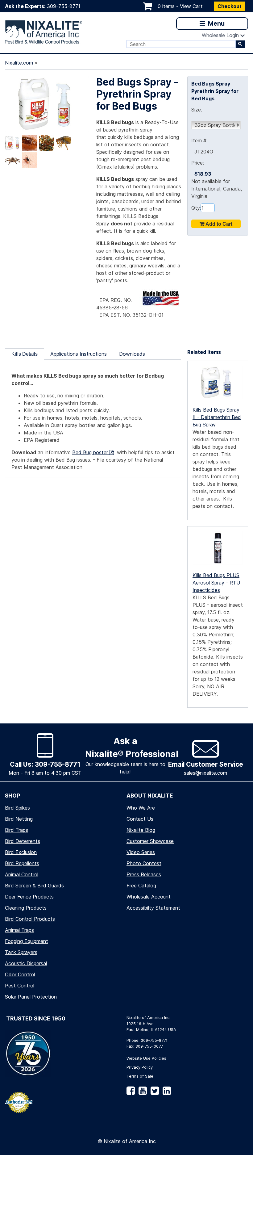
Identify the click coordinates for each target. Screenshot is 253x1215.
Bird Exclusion (21, 852)
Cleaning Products (26, 908)
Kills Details (24, 354)
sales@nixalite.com (205, 773)
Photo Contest (143, 863)
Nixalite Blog (140, 830)
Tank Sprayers (21, 952)
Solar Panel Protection (31, 997)
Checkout (230, 6)
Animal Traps (19, 930)
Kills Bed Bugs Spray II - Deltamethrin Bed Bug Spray (217, 417)
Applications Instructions (78, 354)
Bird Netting (19, 819)
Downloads (132, 354)
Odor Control (20, 974)
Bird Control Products (30, 919)
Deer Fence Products (29, 897)
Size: (196, 110)
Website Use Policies (146, 1058)
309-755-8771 (63, 6)
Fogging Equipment (26, 941)
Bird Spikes (17, 808)
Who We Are (140, 808)
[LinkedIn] (165, 1093)
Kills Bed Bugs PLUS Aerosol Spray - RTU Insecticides (216, 582)
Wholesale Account (148, 897)
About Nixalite (149, 795)
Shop (12, 795)
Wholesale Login (220, 35)
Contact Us (139, 819)
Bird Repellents (22, 863)
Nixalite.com (19, 63)
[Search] (240, 44)
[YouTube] (141, 1093)
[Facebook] (130, 1093)
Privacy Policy (139, 1067)
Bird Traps (16, 830)
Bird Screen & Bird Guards (34, 885)
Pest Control (19, 985)
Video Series (140, 852)
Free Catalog (141, 885)
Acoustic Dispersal (26, 963)
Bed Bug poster (91, 452)
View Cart (191, 6)
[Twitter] (153, 1093)
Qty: (196, 208)
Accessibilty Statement (153, 908)
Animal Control (21, 874)
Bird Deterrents (22, 841)
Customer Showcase (150, 841)
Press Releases (143, 874)
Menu (215, 23)
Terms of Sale (139, 1076)
